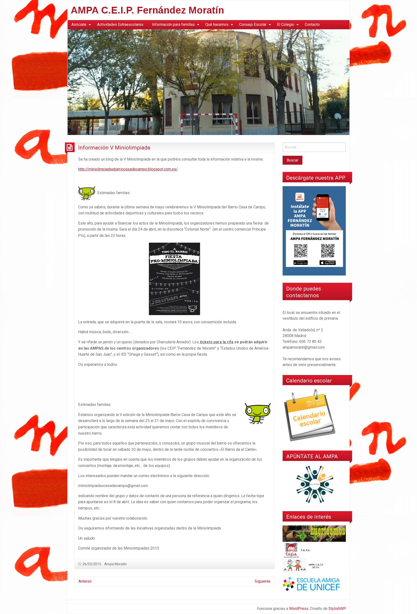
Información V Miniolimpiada (114, 147)
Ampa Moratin (115, 564)
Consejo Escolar (252, 24)
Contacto (312, 24)
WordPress (298, 608)
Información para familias (173, 24)
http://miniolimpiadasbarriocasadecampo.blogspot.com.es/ (128, 169)
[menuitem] (80, 24)
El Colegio (285, 24)
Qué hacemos (217, 24)
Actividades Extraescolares (120, 24)
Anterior (85, 581)
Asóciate (78, 24)
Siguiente (263, 581)
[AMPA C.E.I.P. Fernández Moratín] (208, 81)
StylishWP (337, 608)
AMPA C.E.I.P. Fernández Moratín (147, 10)
